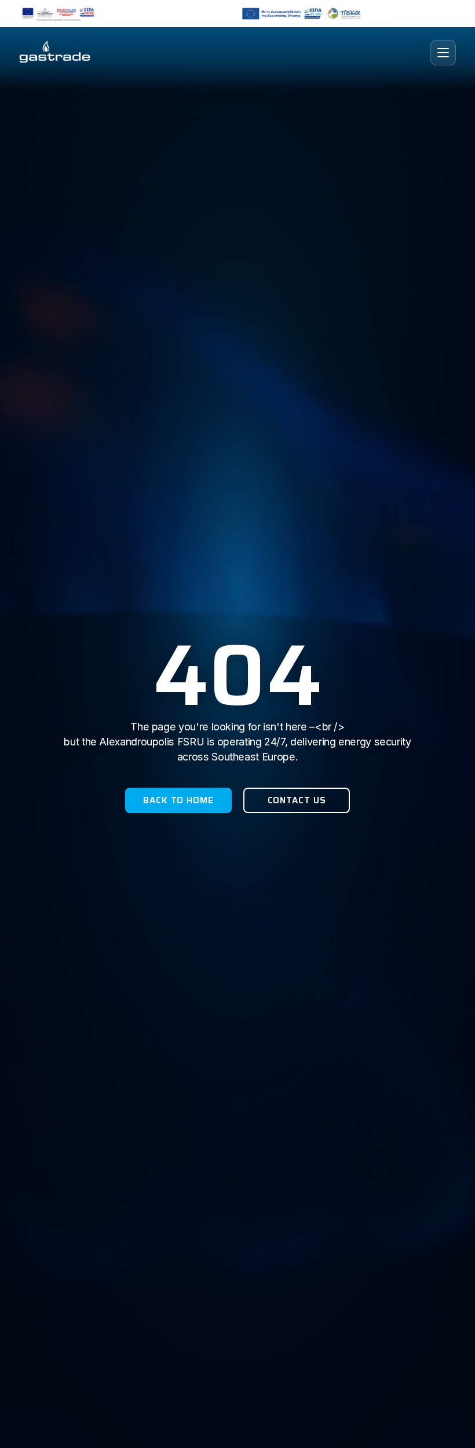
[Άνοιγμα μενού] (443, 52)
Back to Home (178, 800)
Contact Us (297, 800)
